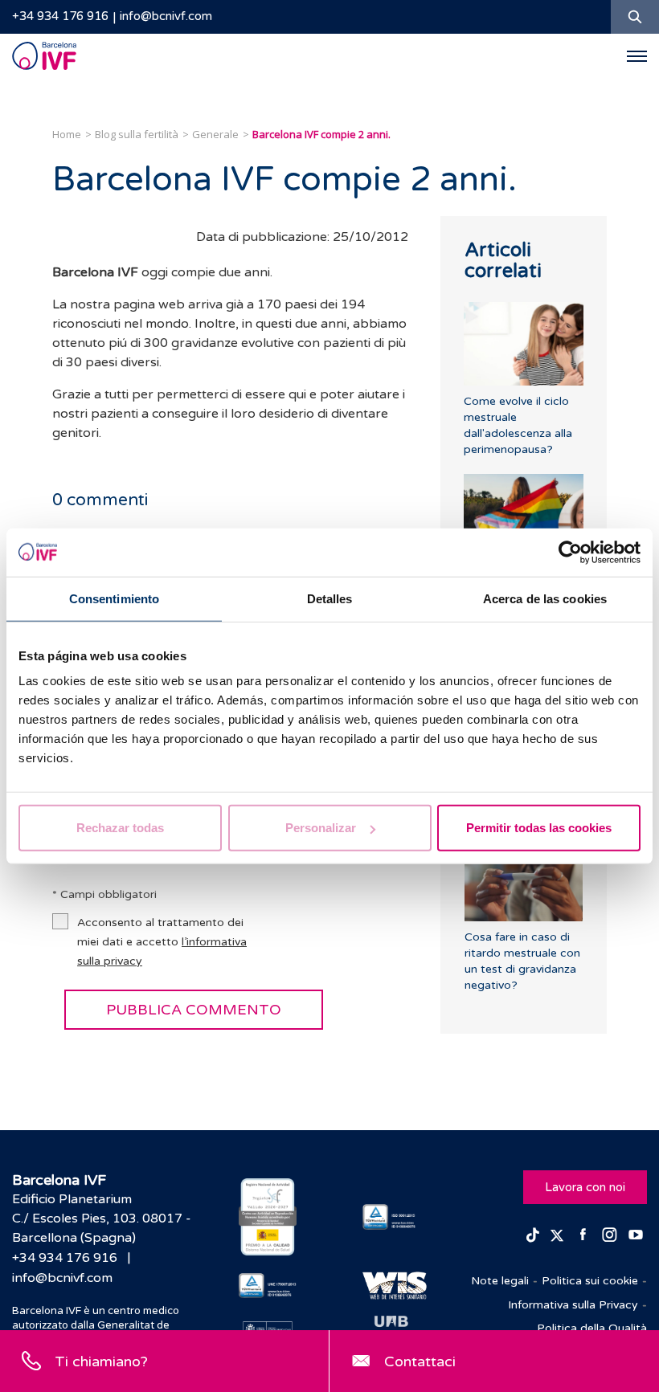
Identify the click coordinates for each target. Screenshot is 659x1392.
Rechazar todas (120, 828)
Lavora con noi (585, 1187)
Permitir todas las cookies (539, 828)
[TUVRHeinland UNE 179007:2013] (268, 1286)
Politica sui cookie (590, 1281)
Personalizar (320, 828)
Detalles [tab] (330, 598)
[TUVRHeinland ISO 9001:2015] (391, 1217)
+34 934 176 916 (60, 16)
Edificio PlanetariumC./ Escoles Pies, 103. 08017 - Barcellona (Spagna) (101, 1218)
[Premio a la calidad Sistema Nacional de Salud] (268, 1216)
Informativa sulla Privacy (573, 1305)
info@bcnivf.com (166, 16)
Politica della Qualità (592, 1328)
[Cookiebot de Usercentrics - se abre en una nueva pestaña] (570, 552)
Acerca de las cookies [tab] (545, 598)
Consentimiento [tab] (114, 598)
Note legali (500, 1281)
